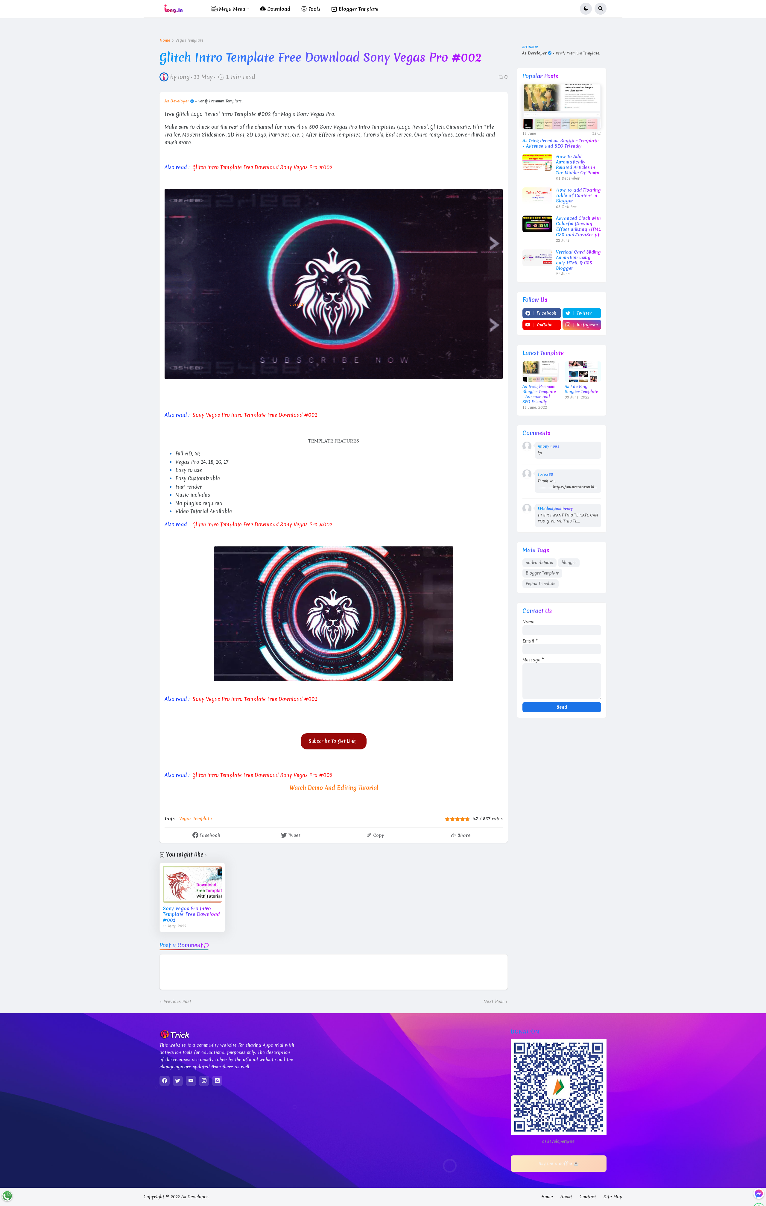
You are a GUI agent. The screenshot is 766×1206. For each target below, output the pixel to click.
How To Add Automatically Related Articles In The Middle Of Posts (577, 165)
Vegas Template (189, 40)
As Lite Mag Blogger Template (581, 389)
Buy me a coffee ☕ (559, 1163)
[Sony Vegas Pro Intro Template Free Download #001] (192, 884)
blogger (568, 562)
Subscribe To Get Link (333, 741)
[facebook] (164, 1081)
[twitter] (178, 1081)
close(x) (296, 304)
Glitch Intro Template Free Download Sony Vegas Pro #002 (262, 167)
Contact (588, 1197)
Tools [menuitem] (313, 9)
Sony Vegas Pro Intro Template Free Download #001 (254, 699)
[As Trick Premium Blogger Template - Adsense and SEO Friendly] (561, 106)
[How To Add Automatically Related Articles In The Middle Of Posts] (537, 162)
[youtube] (191, 1081)
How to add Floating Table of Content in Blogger (578, 195)
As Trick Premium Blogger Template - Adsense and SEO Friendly (560, 143)
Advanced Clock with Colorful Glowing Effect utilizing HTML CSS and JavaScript (578, 226)
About (566, 1197)
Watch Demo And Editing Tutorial (333, 788)
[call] (7, 1195)
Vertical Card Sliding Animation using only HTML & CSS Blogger (578, 260)
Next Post (494, 1002)
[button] (586, 9)
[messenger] (758, 1193)
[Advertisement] (274, 397)
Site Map (613, 1197)
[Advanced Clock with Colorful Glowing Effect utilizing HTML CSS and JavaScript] (537, 224)
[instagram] (204, 1081)
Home (164, 40)
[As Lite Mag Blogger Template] (583, 371)
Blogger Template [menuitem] (357, 9)
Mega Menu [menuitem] (231, 9)
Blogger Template (542, 573)
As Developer (177, 101)
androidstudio (539, 562)
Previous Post (177, 1002)
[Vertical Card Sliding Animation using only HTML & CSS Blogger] (537, 257)
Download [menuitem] (278, 9)
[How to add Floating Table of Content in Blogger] (537, 195)
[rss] (217, 1081)
